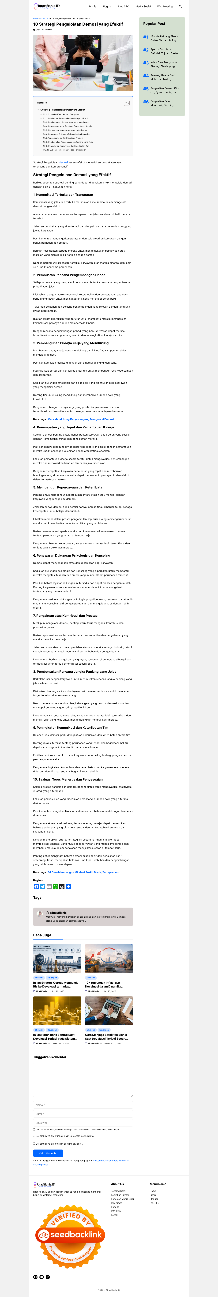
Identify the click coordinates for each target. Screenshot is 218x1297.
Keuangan (52, 977)
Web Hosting (165, 6)
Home (35, 18)
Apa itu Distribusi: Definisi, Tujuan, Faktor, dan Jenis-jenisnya (164, 53)
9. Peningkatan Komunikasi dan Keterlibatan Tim (67, 146)
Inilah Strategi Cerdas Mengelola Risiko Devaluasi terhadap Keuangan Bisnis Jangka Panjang (55, 986)
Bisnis (92, 6)
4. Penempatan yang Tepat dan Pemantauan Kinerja (69, 126)
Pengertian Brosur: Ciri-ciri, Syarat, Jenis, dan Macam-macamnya (164, 92)
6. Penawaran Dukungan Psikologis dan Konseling (68, 134)
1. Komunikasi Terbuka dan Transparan (62, 114)
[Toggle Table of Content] (125, 103)
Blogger (107, 6)
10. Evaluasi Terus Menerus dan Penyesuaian (66, 150)
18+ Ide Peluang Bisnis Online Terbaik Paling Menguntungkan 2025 (164, 40)
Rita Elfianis (46, 29)
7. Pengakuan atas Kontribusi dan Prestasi (64, 138)
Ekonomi (44, 18)
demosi (63, 162)
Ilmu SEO (123, 6)
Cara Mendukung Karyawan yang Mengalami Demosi (81, 419)
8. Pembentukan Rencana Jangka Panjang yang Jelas (69, 142)
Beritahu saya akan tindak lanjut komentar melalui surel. (65, 1135)
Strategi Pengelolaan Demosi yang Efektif (63, 109)
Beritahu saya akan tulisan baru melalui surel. (59, 1143)
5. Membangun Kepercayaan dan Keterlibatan (66, 130)
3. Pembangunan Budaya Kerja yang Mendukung (67, 122)
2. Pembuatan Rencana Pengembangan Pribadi (67, 118)
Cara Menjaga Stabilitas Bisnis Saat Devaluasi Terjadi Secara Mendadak (106, 1038)
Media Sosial (143, 6)
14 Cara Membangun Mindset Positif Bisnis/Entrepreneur (84, 872)
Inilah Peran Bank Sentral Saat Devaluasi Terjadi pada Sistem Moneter (54, 1038)
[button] (180, 6)
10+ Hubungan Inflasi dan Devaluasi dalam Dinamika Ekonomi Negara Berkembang (105, 986)
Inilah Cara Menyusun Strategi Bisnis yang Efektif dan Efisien (163, 66)
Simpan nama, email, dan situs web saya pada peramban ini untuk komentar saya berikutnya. (78, 1129)
